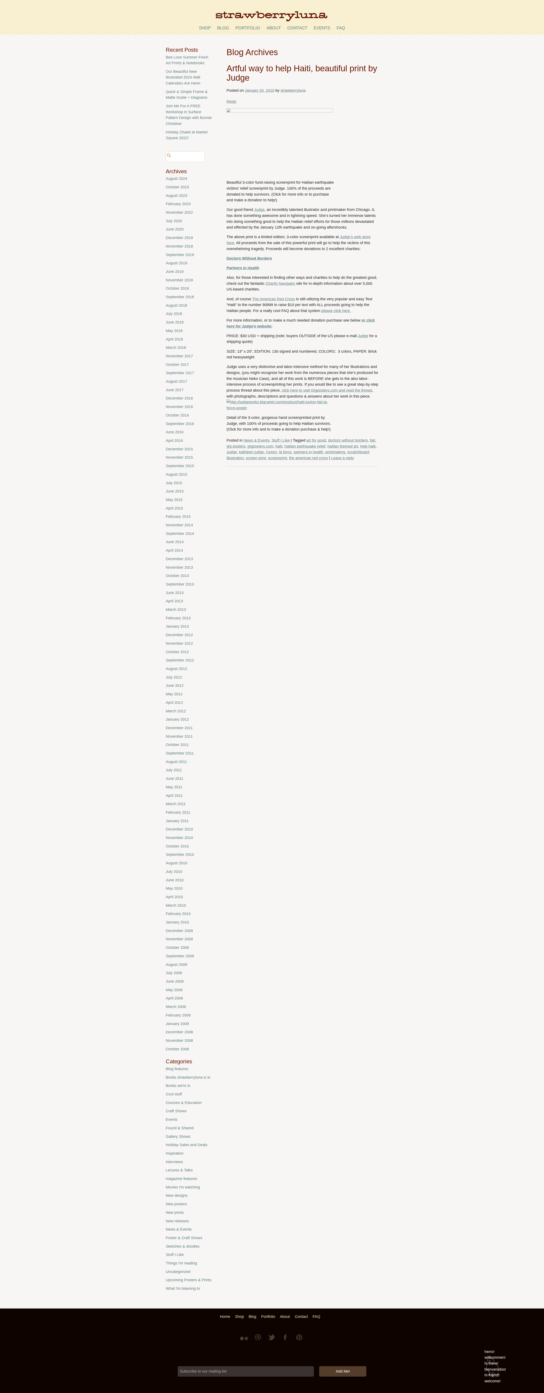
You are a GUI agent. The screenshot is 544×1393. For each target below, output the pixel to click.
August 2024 (176, 178)
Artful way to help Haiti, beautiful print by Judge (302, 73)
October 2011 (177, 745)
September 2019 (180, 255)
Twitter (272, 1340)
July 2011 (174, 770)
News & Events (256, 440)
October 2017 (177, 364)
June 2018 (175, 322)
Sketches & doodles (183, 1246)
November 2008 (179, 1040)
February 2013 (178, 618)
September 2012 (180, 660)
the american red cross (308, 458)
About (273, 28)
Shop (205, 28)
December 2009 (179, 931)
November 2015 (179, 457)
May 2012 (174, 694)
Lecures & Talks (179, 1170)
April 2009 (174, 998)
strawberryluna (293, 90)
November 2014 (179, 525)
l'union (271, 452)
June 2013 (175, 593)
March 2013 (176, 609)
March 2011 (176, 804)
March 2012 (176, 711)
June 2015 (175, 491)
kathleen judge (251, 452)
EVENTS (322, 28)
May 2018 (174, 331)
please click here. (336, 311)
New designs (177, 1195)
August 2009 (176, 964)
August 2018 (176, 305)
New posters (176, 1204)
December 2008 (179, 1032)
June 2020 (175, 229)
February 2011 (178, 812)
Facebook (285, 1340)
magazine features (181, 1179)
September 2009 (180, 956)
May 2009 (174, 990)
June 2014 (175, 542)
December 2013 (179, 559)
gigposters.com (260, 446)
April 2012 (174, 702)
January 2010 (177, 922)
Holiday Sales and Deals (186, 1145)
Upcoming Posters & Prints (188, 1280)
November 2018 (179, 280)
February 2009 (178, 1015)
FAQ (341, 28)
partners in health (308, 452)
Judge (259, 210)
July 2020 (174, 221)
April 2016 (174, 440)
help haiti (367, 446)
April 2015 (174, 508)
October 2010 (177, 846)
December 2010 (179, 829)
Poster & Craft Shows (184, 1238)
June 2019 (175, 271)
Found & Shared (180, 1128)
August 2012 (176, 669)
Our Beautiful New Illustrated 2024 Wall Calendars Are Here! (183, 77)
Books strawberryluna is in (188, 1077)
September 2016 (180, 424)
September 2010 (180, 854)
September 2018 (180, 297)
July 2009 (174, 973)
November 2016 (179, 407)
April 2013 (174, 601)
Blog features (177, 1069)
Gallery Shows (178, 1136)
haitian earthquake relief (305, 446)
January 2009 (177, 1024)
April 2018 (174, 339)
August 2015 (176, 474)
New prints (175, 1212)
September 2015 (180, 466)
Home (225, 1316)
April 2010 (174, 897)
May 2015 (174, 500)
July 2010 (174, 871)
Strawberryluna (272, 17)
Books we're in (178, 1086)
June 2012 (175, 685)
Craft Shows (176, 1111)
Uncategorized (178, 1272)
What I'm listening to (183, 1288)
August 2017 (176, 381)
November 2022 (179, 212)
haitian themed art (342, 446)
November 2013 (179, 567)
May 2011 (174, 787)
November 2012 (179, 643)
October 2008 (177, 1049)
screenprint (277, 458)
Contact (297, 28)
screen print (256, 458)
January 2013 (177, 626)
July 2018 (174, 314)
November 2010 (179, 838)
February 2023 (178, 204)
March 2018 (176, 347)
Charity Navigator (281, 283)
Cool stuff (174, 1094)
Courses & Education (184, 1103)
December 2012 (179, 635)
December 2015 (179, 449)
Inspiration (174, 1153)
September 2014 (180, 533)
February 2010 (178, 914)
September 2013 (180, 584)
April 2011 (174, 795)
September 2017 (180, 373)
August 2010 (176, 863)
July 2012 (174, 677)
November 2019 (179, 246)
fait (372, 440)
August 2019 (176, 263)
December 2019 (179, 238)
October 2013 (177, 576)
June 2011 (174, 778)
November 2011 (179, 736)
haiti (278, 446)
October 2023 (177, 187)
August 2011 (176, 762)
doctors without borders (348, 440)
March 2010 (176, 905)
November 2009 (179, 939)
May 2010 (174, 888)
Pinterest (299, 1340)
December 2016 (179, 398)
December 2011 (179, 728)
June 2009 (175, 981)
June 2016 (175, 432)
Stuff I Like (281, 440)
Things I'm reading (181, 1263)
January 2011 (177, 821)
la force (285, 452)
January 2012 (177, 719)
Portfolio (247, 28)
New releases (177, 1221)
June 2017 (175, 390)
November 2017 (179, 356)
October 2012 (177, 652)
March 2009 (176, 1007)
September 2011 (180, 753)
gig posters (236, 446)
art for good (316, 440)
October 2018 (177, 288)
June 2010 (175, 880)
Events (171, 1119)
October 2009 (177, 947)
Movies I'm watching (183, 1187)
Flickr (245, 1340)
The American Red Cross (273, 299)
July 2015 (174, 483)
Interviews (174, 1162)
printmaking (335, 452)
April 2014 (174, 550)
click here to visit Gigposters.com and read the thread (327, 390)
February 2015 (178, 516)
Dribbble (258, 1340)
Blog (223, 28)
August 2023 (176, 195)
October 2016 (177, 415)
